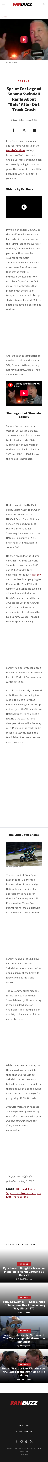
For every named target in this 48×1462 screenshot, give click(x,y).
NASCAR (24, 1264)
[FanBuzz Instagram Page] (21, 1441)
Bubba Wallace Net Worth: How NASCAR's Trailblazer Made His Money (24, 1372)
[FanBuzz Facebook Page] (16, 1441)
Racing (4, 17)
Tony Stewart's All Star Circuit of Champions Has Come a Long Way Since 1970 (24, 1305)
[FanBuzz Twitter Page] (31, 1441)
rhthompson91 (25, 1346)
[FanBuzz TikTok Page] (26, 1441)
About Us (24, 1425)
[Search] (44, 4)
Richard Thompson (25, 1279)
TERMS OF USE (24, 1451)
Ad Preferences (24, 1431)
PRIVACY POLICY (24, 1454)
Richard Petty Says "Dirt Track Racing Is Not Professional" (23, 1193)
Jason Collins (18, 120)
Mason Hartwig (25, 1379)
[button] (3, 4)
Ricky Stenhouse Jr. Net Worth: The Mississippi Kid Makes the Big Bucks (24, 1338)
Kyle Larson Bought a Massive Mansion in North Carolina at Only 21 (24, 1272)
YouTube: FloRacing (11, 62)
